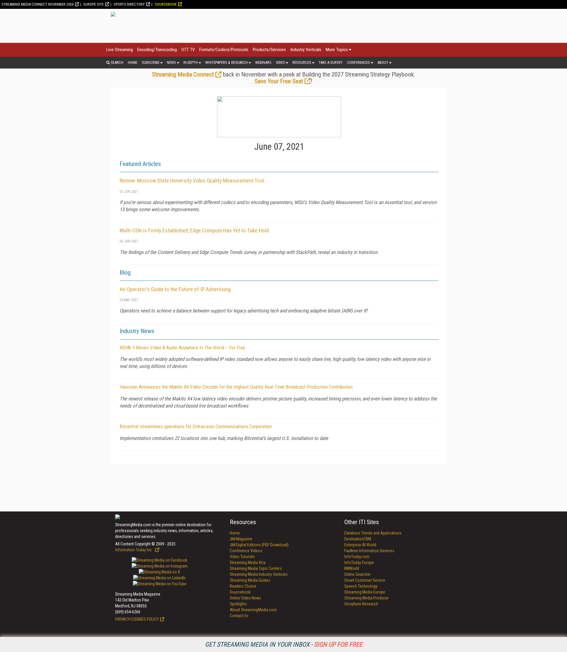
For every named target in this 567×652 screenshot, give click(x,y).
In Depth (190, 62)
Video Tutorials (242, 556)
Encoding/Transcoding (157, 49)
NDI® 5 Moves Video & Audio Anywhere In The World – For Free (182, 348)
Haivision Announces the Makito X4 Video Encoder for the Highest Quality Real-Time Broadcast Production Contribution (236, 387)
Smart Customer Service (364, 580)
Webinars (263, 62)
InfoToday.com (356, 556)
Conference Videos (246, 550)
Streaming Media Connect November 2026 (37, 4)
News (171, 62)
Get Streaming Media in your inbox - (283, 644)
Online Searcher (357, 574)
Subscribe (150, 62)
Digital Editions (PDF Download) (259, 544)
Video (280, 62)
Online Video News (245, 598)
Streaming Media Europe (364, 592)
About (382, 62)
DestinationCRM (357, 539)
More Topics (337, 49)
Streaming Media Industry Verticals (259, 574)
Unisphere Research (361, 604)
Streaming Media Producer (366, 598)
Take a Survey (331, 62)
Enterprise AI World (360, 544)
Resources (301, 62)
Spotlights (238, 604)
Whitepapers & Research (226, 62)
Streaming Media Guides (250, 580)
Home (132, 62)
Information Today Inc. (134, 549)
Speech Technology (360, 586)
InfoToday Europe (359, 562)
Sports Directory (129, 4)
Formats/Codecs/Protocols (223, 49)
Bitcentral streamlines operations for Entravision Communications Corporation (196, 426)
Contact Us (239, 615)
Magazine (241, 539)
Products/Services (269, 49)
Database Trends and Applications (373, 533)
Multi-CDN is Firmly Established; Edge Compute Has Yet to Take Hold (194, 230)
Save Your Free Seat (279, 81)
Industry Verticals (305, 49)
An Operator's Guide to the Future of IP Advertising (175, 289)
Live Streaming (119, 49)
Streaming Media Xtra (247, 562)
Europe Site (94, 4)
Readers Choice (243, 586)
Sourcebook (166, 4)
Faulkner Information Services (369, 550)
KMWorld (351, 568)
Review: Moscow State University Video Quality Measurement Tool (192, 180)
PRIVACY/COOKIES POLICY (137, 619)
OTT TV (188, 49)
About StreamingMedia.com (253, 609)
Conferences (358, 62)
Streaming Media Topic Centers (256, 568)
